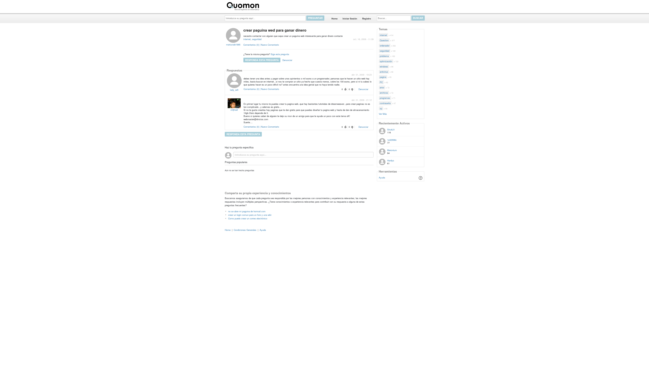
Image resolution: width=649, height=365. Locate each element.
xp (381, 108)
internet (247, 39)
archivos (384, 92)
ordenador (384, 45)
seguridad (256, 39)
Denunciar (287, 60)
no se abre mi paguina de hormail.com (247, 211)
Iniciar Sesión (350, 18)
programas (385, 98)
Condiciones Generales (245, 230)
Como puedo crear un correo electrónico (247, 218)
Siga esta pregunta (280, 54)
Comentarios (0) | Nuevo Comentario (261, 44)
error (382, 87)
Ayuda (382, 177)
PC (381, 82)
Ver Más (383, 113)
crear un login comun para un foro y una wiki (249, 214)
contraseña (385, 103)
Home (334, 18)
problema (384, 56)
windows (384, 66)
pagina (383, 77)
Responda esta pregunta (262, 60)
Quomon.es (271, 5)
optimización (386, 61)
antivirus (384, 71)
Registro (366, 18)
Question (384, 40)
